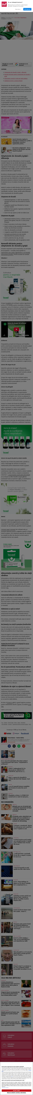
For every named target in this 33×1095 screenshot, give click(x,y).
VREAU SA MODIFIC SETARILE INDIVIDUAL (16, 1092)
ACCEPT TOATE (16, 1090)
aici (11, 1076)
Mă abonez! (27, 9)
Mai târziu (17, 9)
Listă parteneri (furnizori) (5, 1087)
